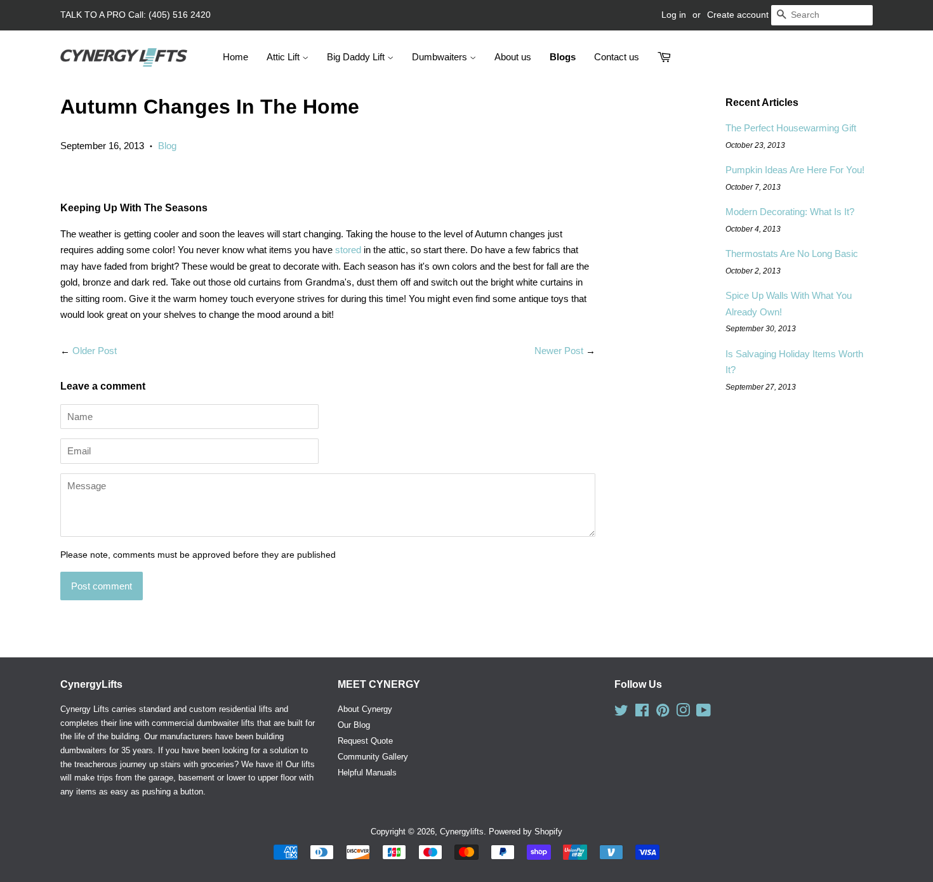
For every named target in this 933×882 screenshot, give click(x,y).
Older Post (94, 350)
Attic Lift (284, 56)
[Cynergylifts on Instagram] (683, 713)
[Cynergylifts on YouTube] (703, 713)
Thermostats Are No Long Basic (791, 253)
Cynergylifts (462, 831)
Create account (738, 15)
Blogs (563, 56)
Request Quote (365, 741)
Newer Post (558, 350)
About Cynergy (365, 709)
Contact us (616, 56)
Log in (673, 15)
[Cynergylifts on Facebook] (642, 713)
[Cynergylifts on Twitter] (621, 713)
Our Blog (354, 725)
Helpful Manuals (367, 772)
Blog (167, 145)
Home (235, 56)
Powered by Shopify (525, 831)
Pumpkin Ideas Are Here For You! (794, 169)
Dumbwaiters (441, 56)
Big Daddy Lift (357, 56)
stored (347, 249)
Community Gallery (373, 756)
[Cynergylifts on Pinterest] (663, 713)
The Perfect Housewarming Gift (790, 127)
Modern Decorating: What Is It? (789, 211)
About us (512, 56)
